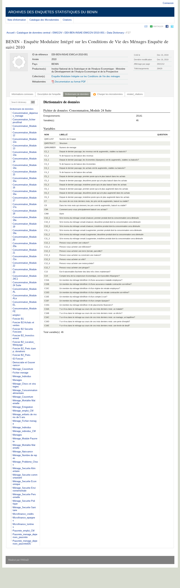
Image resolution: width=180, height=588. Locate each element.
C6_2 (46, 193)
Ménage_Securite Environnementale (24, 489)
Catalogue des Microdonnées (44, 19)
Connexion (168, 3)
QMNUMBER (50, 147)
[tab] (22, 94)
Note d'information (17, 19)
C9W (46, 214)
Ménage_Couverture (23, 396)
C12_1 (47, 243)
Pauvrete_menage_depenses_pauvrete (25, 536)
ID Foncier (18, 358)
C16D (46, 321)
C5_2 (46, 181)
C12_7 (47, 268)
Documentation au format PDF (70, 81)
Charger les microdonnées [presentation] (110, 94)
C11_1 (47, 230)
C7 (45, 201)
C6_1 (46, 189)
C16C (46, 317)
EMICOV (57, 32)
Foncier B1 (18, 318)
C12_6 (47, 263)
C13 (46, 272)
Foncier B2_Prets (21, 355)
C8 (45, 205)
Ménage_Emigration (23, 407)
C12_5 (47, 259)
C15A (46, 280)
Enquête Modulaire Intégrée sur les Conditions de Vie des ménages (86, 76)
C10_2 (47, 222)
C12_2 (47, 247)
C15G (46, 305)
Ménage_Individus (22, 376)
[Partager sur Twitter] (172, 27)
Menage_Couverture (23, 369)
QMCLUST (49, 139)
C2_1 (46, 151)
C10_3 (47, 226)
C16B (46, 313)
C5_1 (46, 176)
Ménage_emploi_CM (23, 410)
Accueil (10, 32)
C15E (46, 297)
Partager (158, 26)
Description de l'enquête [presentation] (49, 94)
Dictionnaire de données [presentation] (77, 94)
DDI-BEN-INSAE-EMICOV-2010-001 (85, 32)
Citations (67, 19)
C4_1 (46, 168)
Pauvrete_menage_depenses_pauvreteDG (25, 542)
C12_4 (47, 255)
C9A (46, 209)
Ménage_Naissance (23, 451)
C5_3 (46, 185)
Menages (17, 380)
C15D (46, 292)
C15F (46, 301)
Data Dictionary (115, 32)
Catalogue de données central (33, 32)
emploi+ (17, 315)
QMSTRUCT (49, 143)
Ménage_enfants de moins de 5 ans (25, 416)
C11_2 (47, 234)
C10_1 (47, 218)
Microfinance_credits (23, 514)
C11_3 (47, 238)
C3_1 (46, 160)
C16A (46, 309)
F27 (128, 32)
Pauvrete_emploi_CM (23, 530)
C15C (46, 288)
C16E (46, 325)
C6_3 (46, 197)
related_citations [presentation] (135, 94)
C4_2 (46, 172)
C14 (46, 276)
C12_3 (47, 251)
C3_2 (46, 164)
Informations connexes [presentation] (22, 94)
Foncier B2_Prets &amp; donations (24, 350)
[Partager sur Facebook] (167, 27)
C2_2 (46, 156)
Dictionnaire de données (21, 109)
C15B (46, 284)
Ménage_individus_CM (24, 431)
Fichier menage (20, 372)
